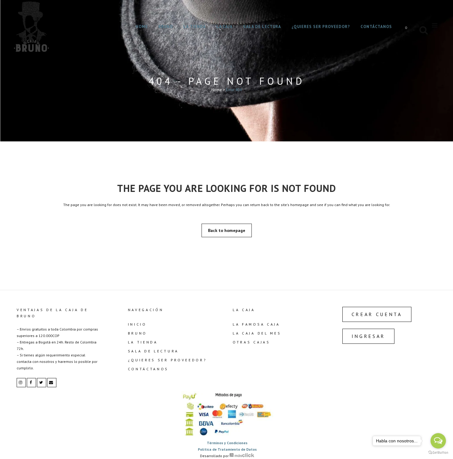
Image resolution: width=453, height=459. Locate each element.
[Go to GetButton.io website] (438, 453)
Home (216, 89)
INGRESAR (369, 336)
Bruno (137, 333)
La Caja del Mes (257, 333)
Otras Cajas (251, 342)
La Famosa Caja (256, 324)
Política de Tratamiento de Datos (227, 449)
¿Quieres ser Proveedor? (167, 360)
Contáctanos (148, 369)
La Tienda (143, 342)
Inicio (137, 324)
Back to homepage (226, 230)
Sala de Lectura (153, 351)
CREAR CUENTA (377, 314)
